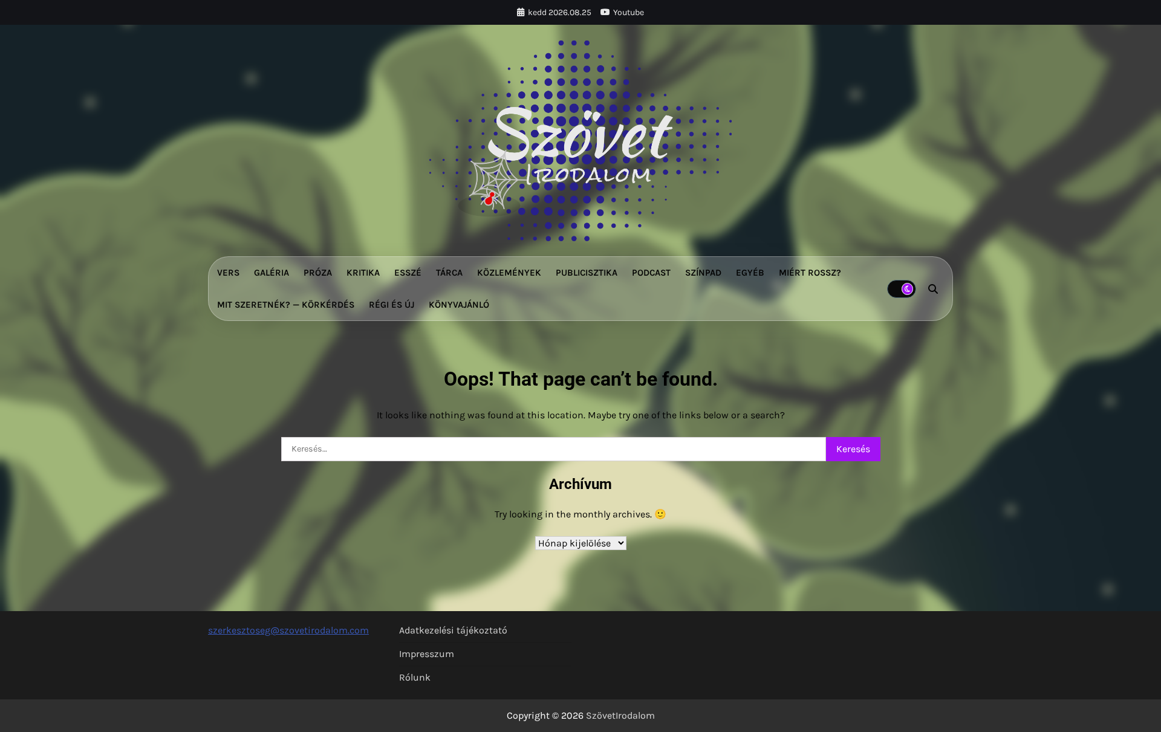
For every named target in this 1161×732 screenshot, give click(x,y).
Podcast (651, 272)
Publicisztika (586, 272)
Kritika (363, 272)
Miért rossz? (810, 272)
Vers (228, 272)
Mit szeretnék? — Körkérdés (285, 304)
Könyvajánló (459, 304)
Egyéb (750, 272)
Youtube (628, 12)
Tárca (449, 272)
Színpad (703, 272)
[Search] (933, 289)
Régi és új (391, 304)
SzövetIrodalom (620, 715)
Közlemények (509, 272)
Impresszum (426, 653)
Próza (318, 272)
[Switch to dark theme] (901, 289)
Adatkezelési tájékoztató (453, 630)
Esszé (407, 272)
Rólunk (415, 677)
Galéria (271, 272)
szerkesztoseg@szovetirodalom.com (288, 630)
